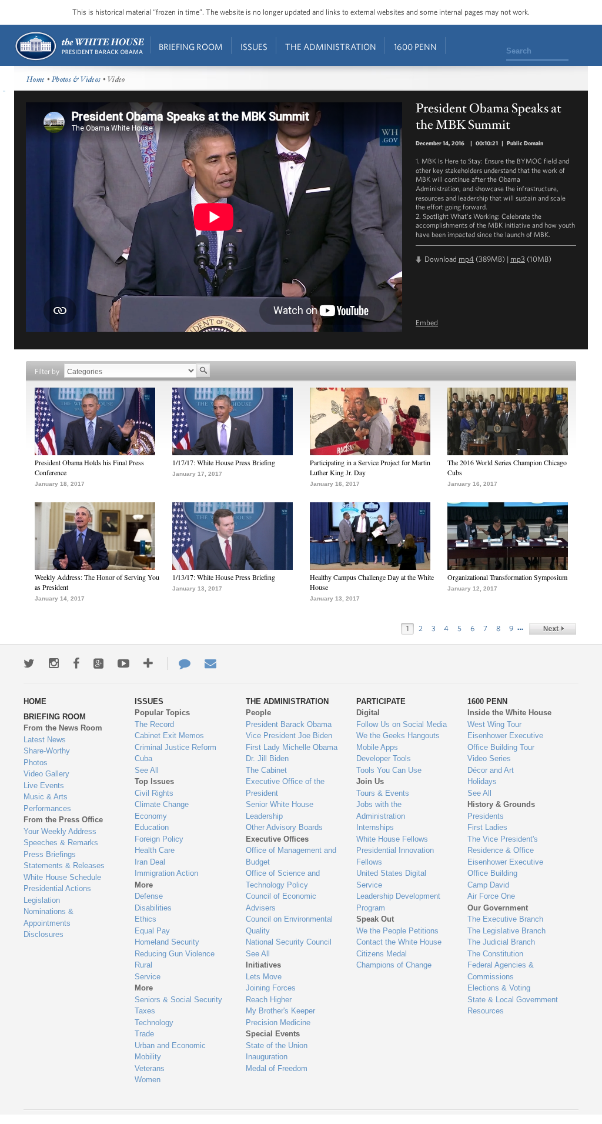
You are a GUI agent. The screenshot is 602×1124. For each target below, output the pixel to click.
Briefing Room (191, 47)
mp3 (517, 259)
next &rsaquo (552, 629)
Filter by (47, 371)
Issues (253, 47)
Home (79, 46)
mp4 (466, 259)
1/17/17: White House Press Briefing (223, 462)
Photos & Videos (76, 80)
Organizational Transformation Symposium (507, 577)
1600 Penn (415, 47)
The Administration (330, 47)
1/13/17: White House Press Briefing (223, 577)
